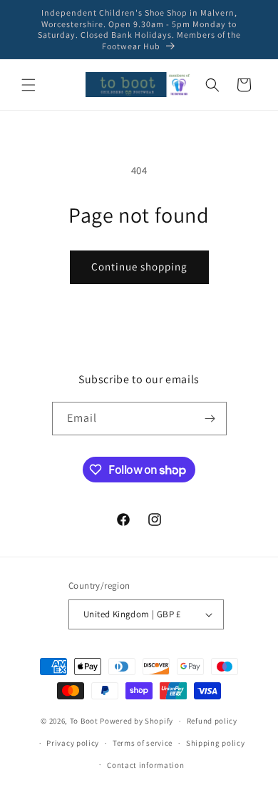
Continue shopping (139, 266)
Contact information (145, 765)
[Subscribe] (210, 418)
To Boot (84, 721)
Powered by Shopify (136, 721)
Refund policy (212, 721)
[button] (28, 85)
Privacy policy (72, 743)
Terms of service (143, 743)
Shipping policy (215, 743)
